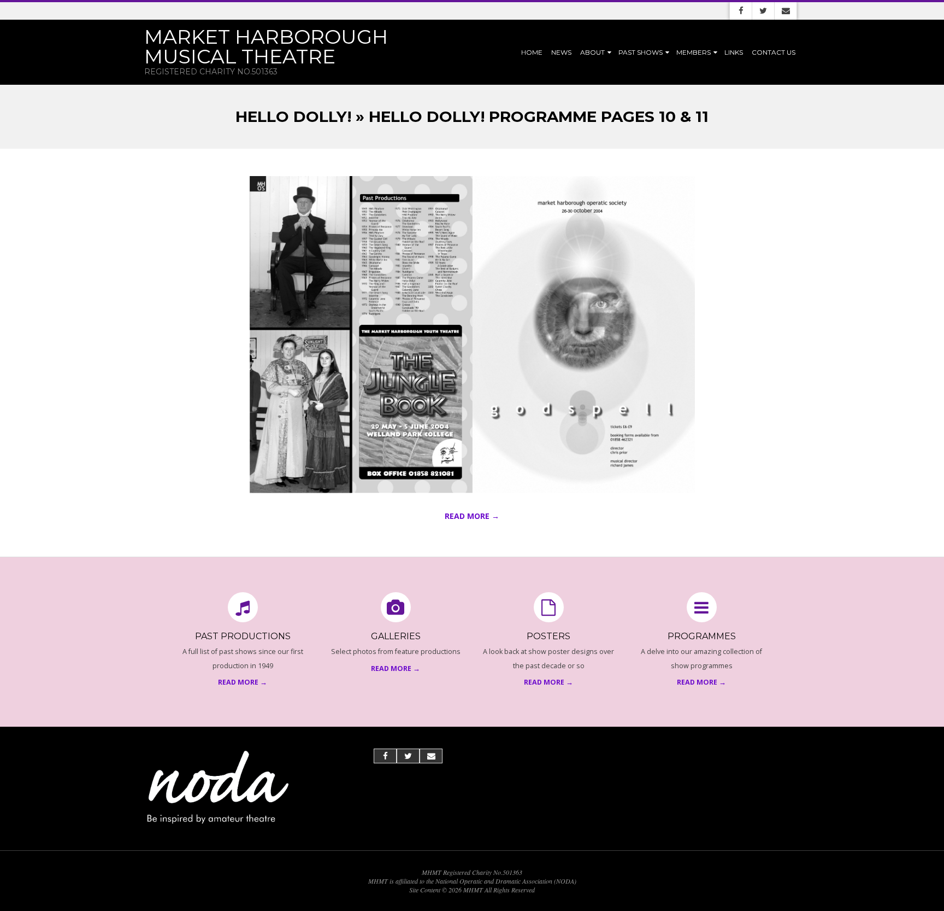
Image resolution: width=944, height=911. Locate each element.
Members (693, 52)
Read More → (472, 516)
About (592, 52)
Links (733, 52)
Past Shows (640, 52)
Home (531, 52)
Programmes (702, 636)
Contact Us (773, 52)
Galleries (396, 636)
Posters (548, 636)
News (561, 52)
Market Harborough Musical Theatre (266, 46)
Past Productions (243, 636)
